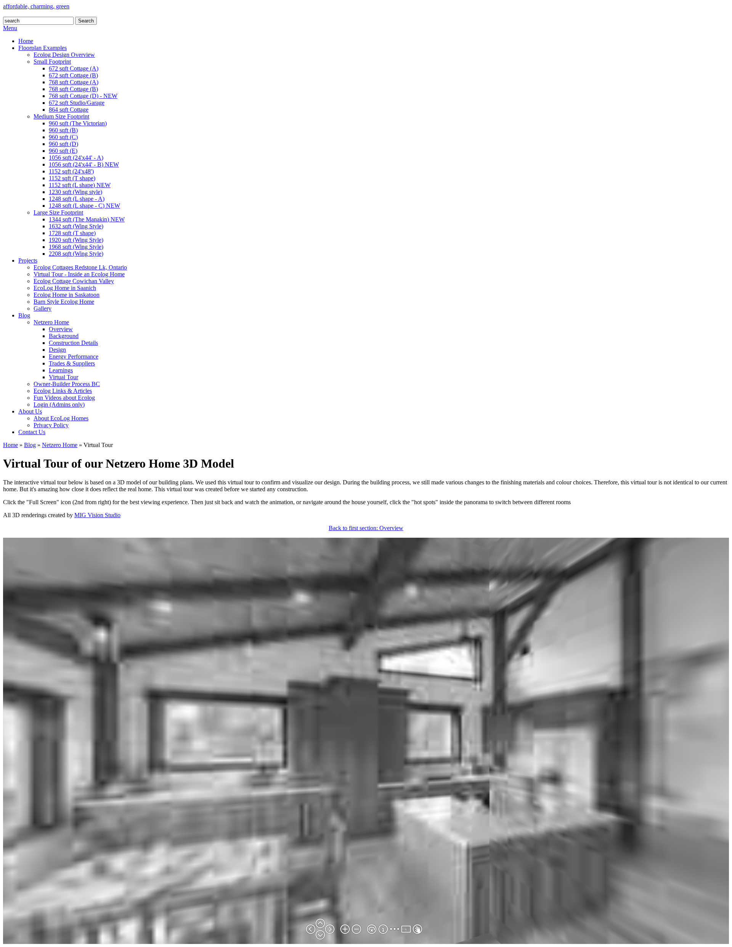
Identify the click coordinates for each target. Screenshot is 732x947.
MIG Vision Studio (97, 515)
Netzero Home (59, 445)
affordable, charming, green (36, 6)
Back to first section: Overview (366, 528)
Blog (30, 445)
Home (10, 445)
